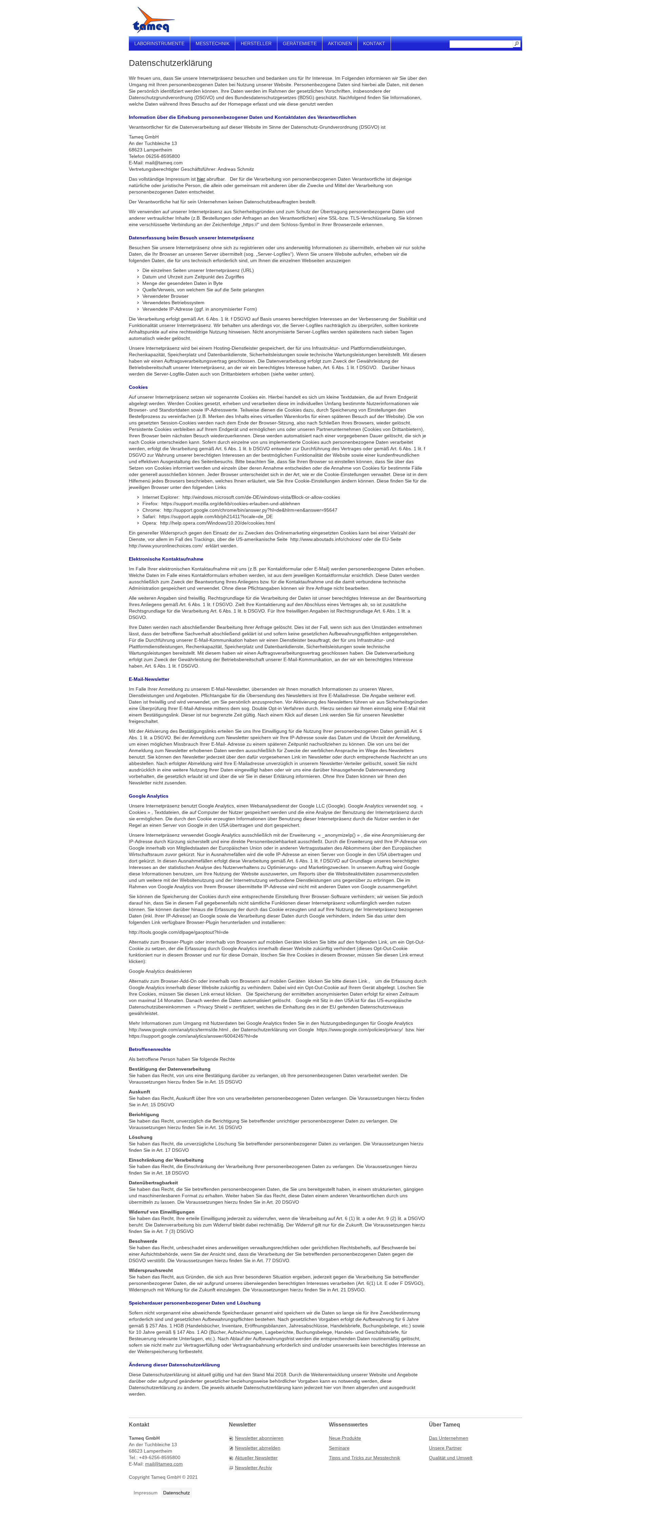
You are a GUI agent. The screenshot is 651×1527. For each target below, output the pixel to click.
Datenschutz (176, 1492)
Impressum (146, 1492)
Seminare (339, 1448)
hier (201, 179)
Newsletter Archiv (253, 1467)
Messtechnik (213, 43)
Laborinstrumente (159, 43)
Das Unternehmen (448, 1438)
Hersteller (256, 43)
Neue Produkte (345, 1438)
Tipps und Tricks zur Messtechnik (364, 1457)
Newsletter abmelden (257, 1448)
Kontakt (374, 43)
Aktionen (340, 43)
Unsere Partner (445, 1448)
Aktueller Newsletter (256, 1457)
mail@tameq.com (164, 1464)
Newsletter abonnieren (259, 1438)
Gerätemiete (300, 43)
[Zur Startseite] (153, 20)
